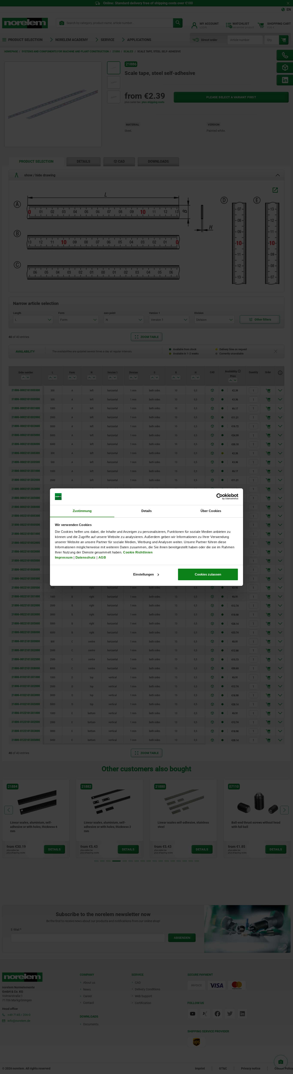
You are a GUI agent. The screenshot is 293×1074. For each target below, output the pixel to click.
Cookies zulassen (208, 574)
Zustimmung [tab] (82, 510)
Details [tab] (146, 510)
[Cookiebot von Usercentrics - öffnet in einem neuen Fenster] (219, 496)
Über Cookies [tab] (211, 510)
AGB (102, 557)
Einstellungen (143, 574)
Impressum (64, 557)
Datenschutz (86, 557)
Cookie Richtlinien (137, 552)
